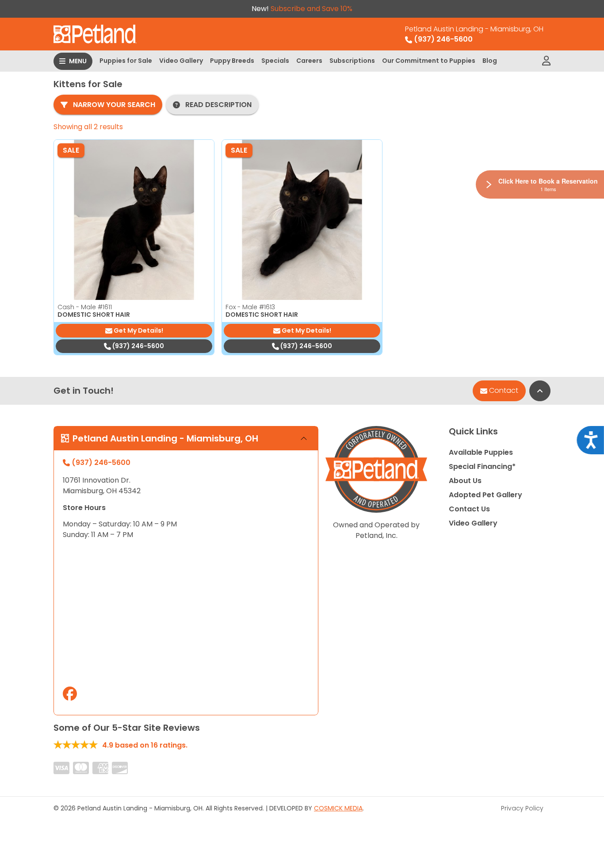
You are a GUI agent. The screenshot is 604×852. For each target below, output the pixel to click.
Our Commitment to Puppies (428, 60)
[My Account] (546, 61)
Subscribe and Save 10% (311, 9)
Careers (309, 60)
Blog (489, 60)
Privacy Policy (522, 808)
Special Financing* (482, 466)
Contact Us (469, 509)
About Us (465, 481)
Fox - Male (250, 307)
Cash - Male (84, 307)
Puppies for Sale (125, 60)
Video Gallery (181, 60)
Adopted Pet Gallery (485, 495)
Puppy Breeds (232, 60)
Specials (275, 60)
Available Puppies (481, 452)
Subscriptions (352, 60)
